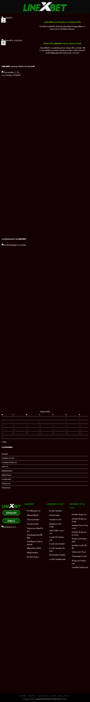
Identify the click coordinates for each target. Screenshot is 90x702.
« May (4, 442)
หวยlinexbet (6, 479)
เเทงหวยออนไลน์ (43, 696)
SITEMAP (63, 699)
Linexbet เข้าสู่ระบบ (9, 462)
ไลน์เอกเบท (6, 488)
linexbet (5, 454)
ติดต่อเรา (67, 696)
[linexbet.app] (45, 6)
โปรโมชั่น (53, 696)
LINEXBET (23, 696)
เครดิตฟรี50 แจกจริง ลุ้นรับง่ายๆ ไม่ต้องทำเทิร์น (62, 22)
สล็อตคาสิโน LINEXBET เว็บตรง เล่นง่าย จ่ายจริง (62, 43)
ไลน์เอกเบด (6, 483)
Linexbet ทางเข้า (8, 458)
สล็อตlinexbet (7, 471)
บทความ (5, 467)
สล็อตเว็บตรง (7, 475)
